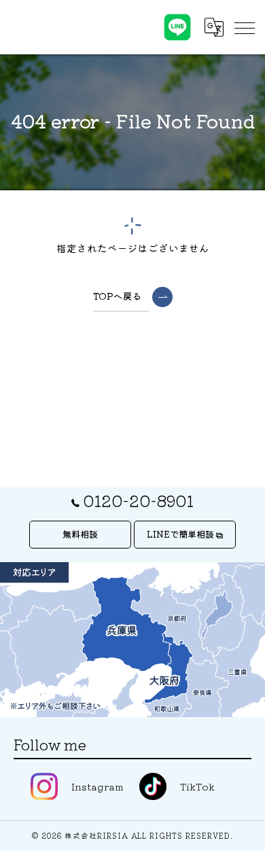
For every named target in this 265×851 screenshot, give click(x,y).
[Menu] (244, 27)
